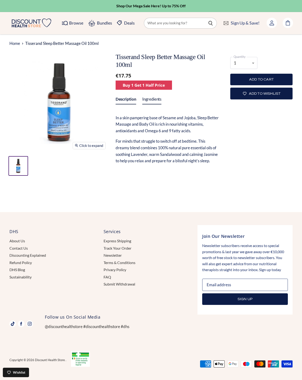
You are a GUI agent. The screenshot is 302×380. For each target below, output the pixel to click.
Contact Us (18, 248)
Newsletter (113, 255)
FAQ (107, 277)
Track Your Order (117, 248)
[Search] (210, 23)
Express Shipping (117, 241)
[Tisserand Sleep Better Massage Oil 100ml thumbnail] (18, 166)
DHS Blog (17, 269)
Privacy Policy (115, 269)
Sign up (245, 299)
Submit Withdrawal (119, 284)
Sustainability (20, 277)
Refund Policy (20, 262)
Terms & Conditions (119, 262)
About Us (17, 241)
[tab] (126, 100)
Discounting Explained (27, 255)
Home (14, 43)
